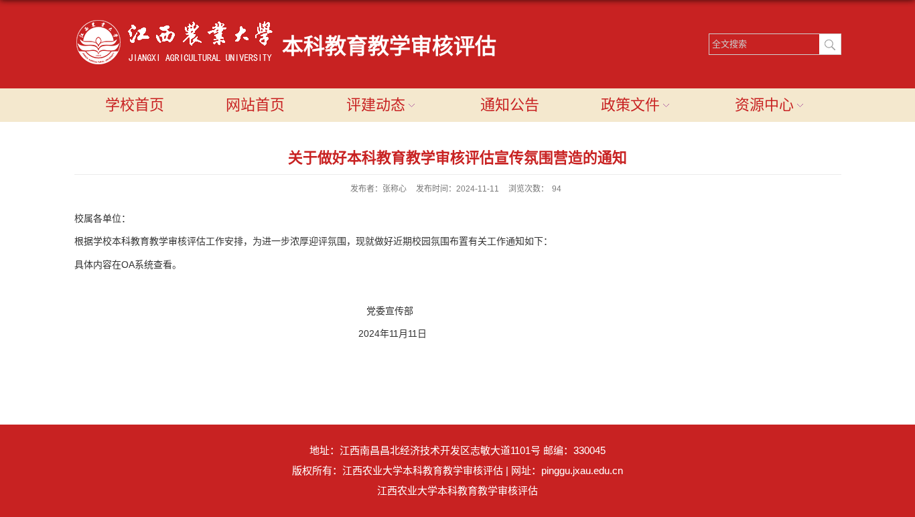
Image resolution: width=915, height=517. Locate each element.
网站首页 (255, 104)
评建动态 (375, 104)
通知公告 (509, 104)
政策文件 (630, 104)
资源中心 (764, 104)
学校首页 (134, 104)
